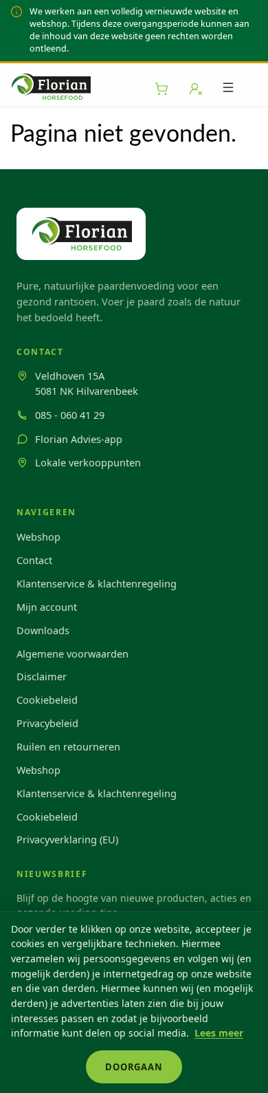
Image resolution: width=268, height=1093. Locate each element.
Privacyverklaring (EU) (67, 839)
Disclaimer (41, 676)
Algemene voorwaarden (72, 653)
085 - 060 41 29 (69, 415)
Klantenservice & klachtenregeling (96, 583)
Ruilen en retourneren (68, 746)
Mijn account (46, 607)
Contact (34, 560)
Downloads (42, 630)
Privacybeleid (47, 723)
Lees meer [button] (218, 1032)
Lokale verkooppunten (88, 462)
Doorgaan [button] (133, 1067)
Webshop (38, 536)
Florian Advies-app (78, 439)
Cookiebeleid (47, 699)
